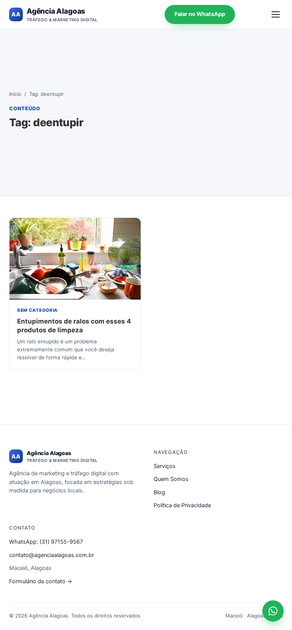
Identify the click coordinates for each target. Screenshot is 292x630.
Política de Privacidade (182, 505)
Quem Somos (171, 479)
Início (15, 94)
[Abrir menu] (275, 14)
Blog (159, 492)
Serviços (165, 466)
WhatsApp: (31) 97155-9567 (46, 541)
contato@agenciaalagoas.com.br (51, 555)
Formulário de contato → (40, 581)
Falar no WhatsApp (200, 14)
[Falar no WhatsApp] (273, 611)
